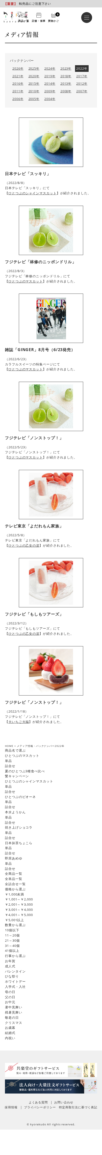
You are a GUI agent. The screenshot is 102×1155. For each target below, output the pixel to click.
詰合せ (10, 766)
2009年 (49, 91)
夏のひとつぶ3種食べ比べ (25, 771)
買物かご (53, 17)
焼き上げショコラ (18, 827)
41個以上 (12, 950)
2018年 (66, 76)
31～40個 (12, 945)
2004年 (49, 99)
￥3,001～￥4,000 (19, 909)
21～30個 (12, 940)
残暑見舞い (13, 1012)
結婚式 (10, 1033)
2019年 (49, 76)
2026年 (18, 68)
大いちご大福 (18, 721)
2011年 (18, 91)
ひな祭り (12, 976)
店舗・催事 (38, 20)
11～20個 (12, 935)
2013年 (66, 83)
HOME (9, 746)
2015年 (34, 83)
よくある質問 (38, 1102)
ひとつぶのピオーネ (20, 797)
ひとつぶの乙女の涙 (23, 545)
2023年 (66, 68)
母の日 (10, 992)
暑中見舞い (13, 1007)
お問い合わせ (63, 1102)
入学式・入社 (15, 986)
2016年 (18, 83)
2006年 (18, 99)
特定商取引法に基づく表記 (78, 1107)
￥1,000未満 (14, 894)
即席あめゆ (13, 858)
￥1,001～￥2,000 (19, 899)
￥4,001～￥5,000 (19, 915)
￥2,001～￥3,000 (19, 904)
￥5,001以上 (14, 920)
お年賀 (10, 961)
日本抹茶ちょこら (18, 843)
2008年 (66, 91)
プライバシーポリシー (40, 1107)
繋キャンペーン (17, 776)
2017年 (81, 76)
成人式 (10, 966)
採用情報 (11, 1107)
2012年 (81, 83)
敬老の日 (12, 1017)
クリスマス (13, 1022)
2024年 (49, 68)
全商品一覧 (13, 873)
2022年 (81, 68)
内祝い (10, 1038)
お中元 (10, 1002)
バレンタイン (15, 971)
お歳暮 (10, 1027)
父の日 (10, 997)
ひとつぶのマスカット (25, 281)
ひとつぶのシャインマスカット (32, 193)
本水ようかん (15, 812)
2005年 (34, 99)
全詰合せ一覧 (15, 884)
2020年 (34, 76)
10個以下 (12, 930)
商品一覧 (23, 20)
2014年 (49, 83)
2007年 (81, 91)
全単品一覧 (13, 878)
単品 (8, 760)
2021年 (18, 76)
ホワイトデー (15, 981)
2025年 (34, 68)
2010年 (34, 91)
